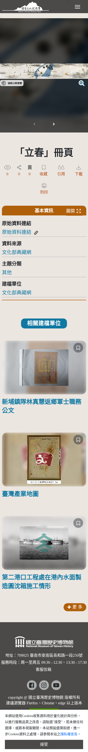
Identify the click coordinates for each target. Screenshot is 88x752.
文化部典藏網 (16, 252)
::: (1, 18)
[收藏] (78, 348)
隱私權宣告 (68, 734)
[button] (54, 124)
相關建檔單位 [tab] (44, 323)
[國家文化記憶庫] (25, 6)
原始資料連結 (16, 232)
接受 (44, 744)
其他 (7, 272)
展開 (70, 211)
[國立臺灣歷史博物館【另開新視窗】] (44, 643)
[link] (11, 82)
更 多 (77, 607)
